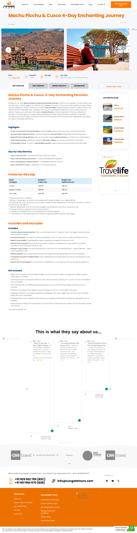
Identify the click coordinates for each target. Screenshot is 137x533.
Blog (90, 4)
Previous (8, 50)
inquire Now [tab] (79, 86)
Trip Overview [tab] (18, 86)
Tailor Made (62, 4)
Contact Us (101, 4)
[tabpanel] (50, 203)
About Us (25, 4)
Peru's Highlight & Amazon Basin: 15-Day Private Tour (119, 105)
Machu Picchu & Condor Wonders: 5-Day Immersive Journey (119, 117)
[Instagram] (118, 481)
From (10, 78)
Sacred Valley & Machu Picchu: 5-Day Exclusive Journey (119, 139)
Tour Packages (39, 4)
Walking (85, 78)
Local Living (77, 78)
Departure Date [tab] (59, 86)
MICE (50, 4)
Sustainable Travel (77, 4)
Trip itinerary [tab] (38, 86)
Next (128, 50)
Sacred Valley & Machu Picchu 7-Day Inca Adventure (119, 128)
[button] (115, 190)
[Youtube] (112, 481)
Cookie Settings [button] (120, 529)
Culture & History (66, 78)
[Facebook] (106, 481)
